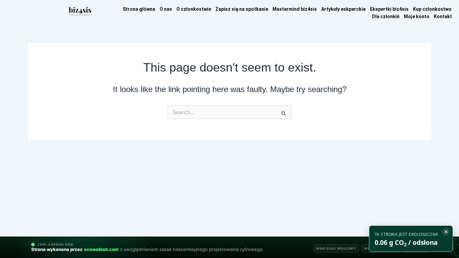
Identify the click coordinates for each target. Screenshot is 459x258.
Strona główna (139, 9)
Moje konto (416, 16)
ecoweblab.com (101, 249)
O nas (166, 9)
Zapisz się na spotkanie (241, 9)
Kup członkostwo (432, 9)
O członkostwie (193, 9)
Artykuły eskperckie (343, 9)
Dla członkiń (386, 16)
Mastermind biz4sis (295, 9)
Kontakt (443, 16)
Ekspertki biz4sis (389, 9)
